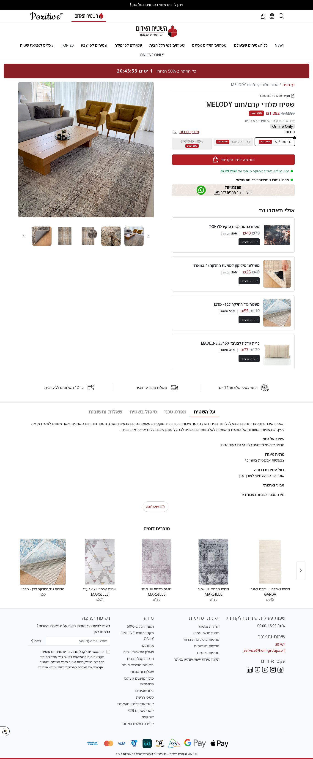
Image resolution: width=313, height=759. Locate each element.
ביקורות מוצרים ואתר (138, 664)
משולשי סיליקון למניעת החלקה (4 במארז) (226, 265)
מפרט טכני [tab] (175, 411)
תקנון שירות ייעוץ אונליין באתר (197, 659)
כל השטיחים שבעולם (250, 45)
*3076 (280, 644)
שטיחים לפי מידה (128, 45)
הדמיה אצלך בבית (140, 658)
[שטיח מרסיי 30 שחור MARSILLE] (213, 562)
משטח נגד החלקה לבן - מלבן (237, 304)
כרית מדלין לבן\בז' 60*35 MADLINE (230, 343)
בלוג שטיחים (144, 690)
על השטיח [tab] (204, 411)
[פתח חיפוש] (281, 16)
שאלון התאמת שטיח (138, 651)
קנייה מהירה (249, 242)
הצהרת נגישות (209, 626)
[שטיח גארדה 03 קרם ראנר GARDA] (270, 562)
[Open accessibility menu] (5, 731)
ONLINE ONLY (152, 54)
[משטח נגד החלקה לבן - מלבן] (42, 562)
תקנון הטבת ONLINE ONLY (137, 635)
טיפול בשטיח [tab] (143, 411)
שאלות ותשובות (142, 671)
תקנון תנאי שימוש (206, 632)
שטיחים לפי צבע (94, 45)
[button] (263, 16)
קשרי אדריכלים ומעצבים (135, 703)
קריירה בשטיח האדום (138, 723)
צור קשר (147, 716)
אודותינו (148, 645)
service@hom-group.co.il (264, 650)
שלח (37, 640)
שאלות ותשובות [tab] (105, 411)
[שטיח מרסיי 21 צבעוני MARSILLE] (99, 562)
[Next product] (300, 570)
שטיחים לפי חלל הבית (167, 45)
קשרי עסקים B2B (140, 710)
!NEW (279, 45)
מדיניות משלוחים (207, 645)
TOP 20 (67, 45)
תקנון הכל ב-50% (140, 626)
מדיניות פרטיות (208, 652)
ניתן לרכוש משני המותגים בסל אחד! (156, 4)
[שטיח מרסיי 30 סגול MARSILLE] (156, 562)
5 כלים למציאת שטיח (37, 45)
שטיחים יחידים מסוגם (209, 45)
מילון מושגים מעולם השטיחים (139, 681)
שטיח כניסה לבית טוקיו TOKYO (234, 226)
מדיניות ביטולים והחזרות (202, 639)
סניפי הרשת (145, 697)
